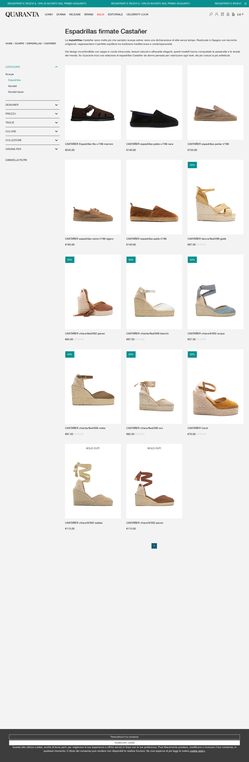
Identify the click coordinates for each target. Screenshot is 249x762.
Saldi (100, 14)
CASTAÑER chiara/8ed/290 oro (144, 428)
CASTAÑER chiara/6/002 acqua (206, 333)
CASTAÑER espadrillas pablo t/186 (146, 238)
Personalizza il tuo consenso (125, 737)
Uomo (49, 14)
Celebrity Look (137, 14)
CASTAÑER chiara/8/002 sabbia (83, 522)
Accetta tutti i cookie (125, 742)
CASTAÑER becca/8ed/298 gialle (207, 238)
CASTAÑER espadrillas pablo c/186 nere (149, 143)
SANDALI (12, 86)
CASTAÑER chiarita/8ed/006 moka (85, 428)
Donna (61, 14)
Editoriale (115, 14)
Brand (88, 14)
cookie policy (197, 750)
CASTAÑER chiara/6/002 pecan (144, 522)
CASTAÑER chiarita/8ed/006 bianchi (147, 333)
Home (8, 43)
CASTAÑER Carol (198, 428)
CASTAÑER (50, 43)
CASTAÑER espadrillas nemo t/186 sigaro (89, 238)
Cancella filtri (16, 160)
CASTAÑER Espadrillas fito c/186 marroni (89, 143)
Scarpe (19, 43)
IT (243, 14)
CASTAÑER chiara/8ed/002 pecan (85, 333)
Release (75, 14)
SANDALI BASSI (16, 91)
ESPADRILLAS (34, 43)
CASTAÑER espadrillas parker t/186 (208, 143)
